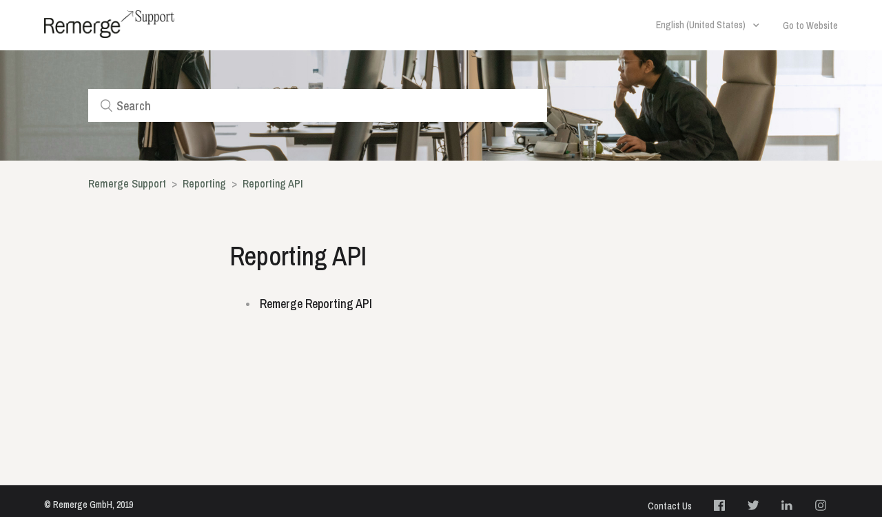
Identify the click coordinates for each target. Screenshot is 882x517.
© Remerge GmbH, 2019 (88, 504)
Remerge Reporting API (316, 303)
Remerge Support (127, 183)
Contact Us (670, 506)
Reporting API (273, 183)
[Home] (109, 24)
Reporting (206, 183)
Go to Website (810, 25)
